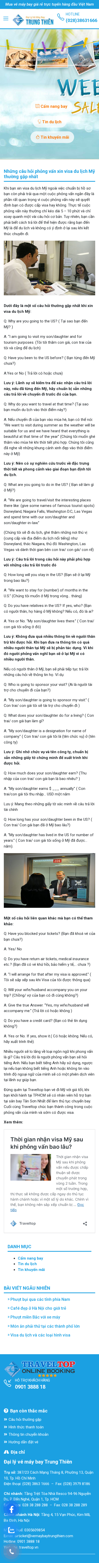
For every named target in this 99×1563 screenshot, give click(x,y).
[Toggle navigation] (6, 18)
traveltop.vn (28, 1547)
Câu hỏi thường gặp (25, 1419)
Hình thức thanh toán (26, 1427)
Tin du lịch (51, 121)
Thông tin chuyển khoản (28, 1434)
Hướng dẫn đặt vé (23, 1442)
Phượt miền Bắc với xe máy (35, 1317)
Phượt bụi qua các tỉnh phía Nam (40, 1299)
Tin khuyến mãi (54, 137)
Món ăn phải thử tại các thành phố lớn (45, 1326)
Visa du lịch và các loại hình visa (40, 1335)
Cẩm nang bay (53, 106)
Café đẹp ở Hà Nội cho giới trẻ (38, 1308)
